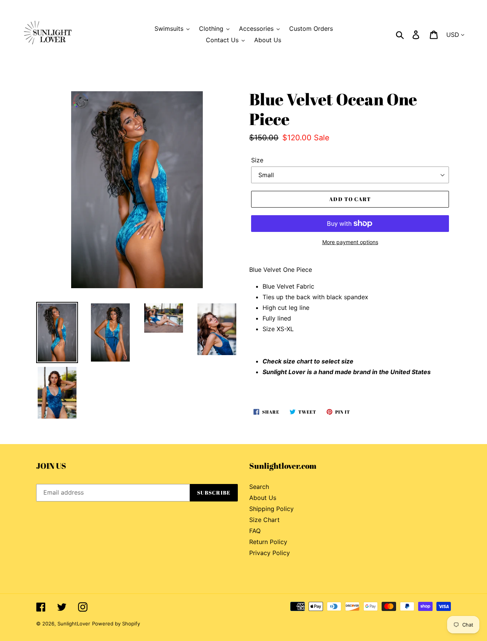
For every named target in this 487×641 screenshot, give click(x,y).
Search (259, 486)
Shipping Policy (271, 508)
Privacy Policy (269, 553)
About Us (262, 497)
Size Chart (264, 520)
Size (257, 160)
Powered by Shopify (116, 623)
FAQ (255, 531)
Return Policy (268, 542)
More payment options (350, 242)
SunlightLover (73, 623)
